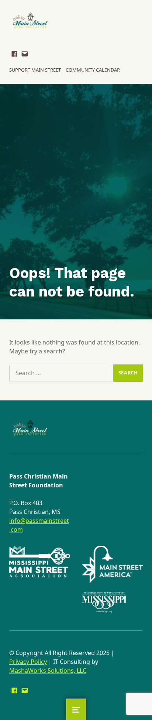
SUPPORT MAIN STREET (35, 69)
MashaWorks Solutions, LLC (47, 670)
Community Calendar (93, 69)
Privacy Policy (28, 662)
